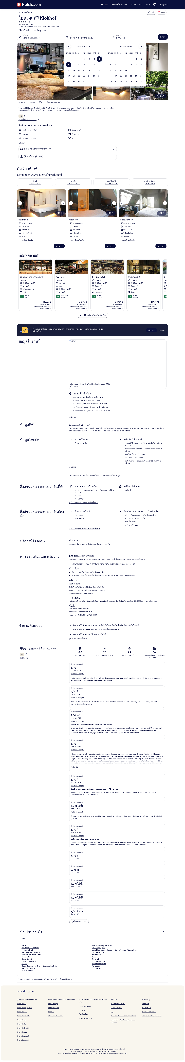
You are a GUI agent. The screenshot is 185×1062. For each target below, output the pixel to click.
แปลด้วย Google (77, 674)
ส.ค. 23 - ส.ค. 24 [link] (73, 183)
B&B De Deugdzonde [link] (31, 952)
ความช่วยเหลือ (136, 4)
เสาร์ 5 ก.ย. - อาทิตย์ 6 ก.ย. (81, 37)
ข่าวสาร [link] (82, 1010)
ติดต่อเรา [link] (51, 1012)
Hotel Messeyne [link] (99, 964)
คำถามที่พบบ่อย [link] (53, 1008)
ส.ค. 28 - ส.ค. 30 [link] (111, 183)
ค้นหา (162, 37)
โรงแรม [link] (21, 979)
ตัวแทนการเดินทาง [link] (85, 1018)
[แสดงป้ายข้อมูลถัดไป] (166, 285)
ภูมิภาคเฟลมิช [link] (38, 979)
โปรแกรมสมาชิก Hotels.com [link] (151, 1016)
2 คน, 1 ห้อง (121, 37)
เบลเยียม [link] (28, 979)
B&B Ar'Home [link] (27, 970)
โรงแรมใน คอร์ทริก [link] (51, 979)
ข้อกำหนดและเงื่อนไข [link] (118, 1004)
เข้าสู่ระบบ (164, 4)
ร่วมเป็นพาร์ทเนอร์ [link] (85, 1006)
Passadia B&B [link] (27, 950)
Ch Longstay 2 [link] (98, 952)
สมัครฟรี (161, 330)
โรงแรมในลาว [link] (21, 1020)
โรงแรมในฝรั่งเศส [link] (23, 1028)
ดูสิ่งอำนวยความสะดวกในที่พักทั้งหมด (83, 503)
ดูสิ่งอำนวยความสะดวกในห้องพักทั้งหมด (84, 529)
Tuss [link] (94, 957)
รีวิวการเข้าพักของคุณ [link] (55, 1016)
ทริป (148, 4)
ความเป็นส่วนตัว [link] (116, 1008)
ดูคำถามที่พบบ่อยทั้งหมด (78, 638)
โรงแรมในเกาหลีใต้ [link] (23, 1016)
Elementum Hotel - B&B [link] (32, 954)
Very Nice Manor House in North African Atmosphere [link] (115, 950)
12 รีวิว (22, 658)
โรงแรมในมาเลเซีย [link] (23, 1040)
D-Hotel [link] (95, 959)
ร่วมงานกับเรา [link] (146, 1008)
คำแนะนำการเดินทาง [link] (149, 1012)
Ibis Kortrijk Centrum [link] (30, 948)
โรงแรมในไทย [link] (21, 1004)
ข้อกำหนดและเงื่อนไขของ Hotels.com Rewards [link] (123, 1021)
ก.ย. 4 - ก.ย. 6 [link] (150, 183)
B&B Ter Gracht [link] (28, 968)
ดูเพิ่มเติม (72, 417)
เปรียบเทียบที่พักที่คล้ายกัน (94, 315)
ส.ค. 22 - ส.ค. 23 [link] (35, 183)
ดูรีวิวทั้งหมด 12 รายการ (27, 120)
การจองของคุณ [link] (53, 1004)
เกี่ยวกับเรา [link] (145, 1004)
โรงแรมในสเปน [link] (22, 1032)
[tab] (23, 938)
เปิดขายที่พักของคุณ (119, 4)
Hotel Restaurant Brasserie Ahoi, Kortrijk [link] (39, 966)
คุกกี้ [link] (112, 1012)
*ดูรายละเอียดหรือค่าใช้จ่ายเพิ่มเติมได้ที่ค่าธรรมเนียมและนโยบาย (93, 475)
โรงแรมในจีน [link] (21, 1024)
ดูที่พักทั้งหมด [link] (27, 12)
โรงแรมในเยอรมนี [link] (23, 1036)
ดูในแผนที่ (74, 386)
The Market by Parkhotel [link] (102, 945)
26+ (162, 96)
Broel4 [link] (24, 964)
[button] (79, 59)
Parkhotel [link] (96, 966)
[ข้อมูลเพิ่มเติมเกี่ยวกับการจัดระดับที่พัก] (28, 22)
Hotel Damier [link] (97, 954)
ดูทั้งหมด (21, 143)
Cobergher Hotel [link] (29, 961)
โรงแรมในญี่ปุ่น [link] (22, 1012)
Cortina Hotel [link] (27, 957)
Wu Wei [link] (25, 945)
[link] (161, 12)
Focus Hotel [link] (97, 968)
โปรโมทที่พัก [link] (83, 1014)
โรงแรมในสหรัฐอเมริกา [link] (24, 1008)
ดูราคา (59, 246)
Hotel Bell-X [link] (27, 959)
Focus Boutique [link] (98, 961)
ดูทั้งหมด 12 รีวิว (79, 921)
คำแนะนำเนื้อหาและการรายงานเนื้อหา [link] (123, 1016)
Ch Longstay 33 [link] (98, 948)
